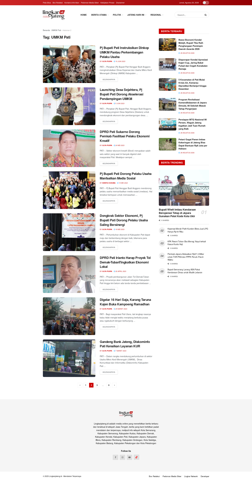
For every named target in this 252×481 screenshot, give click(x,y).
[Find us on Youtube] (129, 457)
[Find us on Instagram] (122, 457)
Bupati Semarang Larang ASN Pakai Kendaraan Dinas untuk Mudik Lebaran (185, 271)
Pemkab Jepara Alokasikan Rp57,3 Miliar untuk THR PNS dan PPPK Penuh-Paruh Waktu (186, 256)
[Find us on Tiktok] (136, 457)
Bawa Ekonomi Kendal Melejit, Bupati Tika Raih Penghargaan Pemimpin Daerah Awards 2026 (190, 44)
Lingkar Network (191, 476)
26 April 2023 (120, 271)
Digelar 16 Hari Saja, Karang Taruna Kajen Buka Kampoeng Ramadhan (125, 301)
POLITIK (117, 14)
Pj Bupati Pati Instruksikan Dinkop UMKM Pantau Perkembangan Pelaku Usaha (124, 52)
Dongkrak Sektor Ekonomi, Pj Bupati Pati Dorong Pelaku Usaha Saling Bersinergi (124, 220)
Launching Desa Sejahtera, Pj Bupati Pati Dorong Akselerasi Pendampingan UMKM (121, 94)
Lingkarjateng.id (55, 476)
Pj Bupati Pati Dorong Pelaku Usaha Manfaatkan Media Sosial (126, 175)
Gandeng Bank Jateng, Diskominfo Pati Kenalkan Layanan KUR (125, 343)
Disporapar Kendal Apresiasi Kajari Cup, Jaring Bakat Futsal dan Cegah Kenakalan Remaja (193, 64)
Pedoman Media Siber (90, 2)
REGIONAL (155, 14)
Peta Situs (47, 2)
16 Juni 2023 (120, 61)
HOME (83, 14)
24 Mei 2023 (119, 145)
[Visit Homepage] (54, 15)
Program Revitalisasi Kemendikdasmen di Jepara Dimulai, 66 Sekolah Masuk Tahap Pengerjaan (192, 104)
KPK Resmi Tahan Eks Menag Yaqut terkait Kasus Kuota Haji (187, 243)
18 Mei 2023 (119, 229)
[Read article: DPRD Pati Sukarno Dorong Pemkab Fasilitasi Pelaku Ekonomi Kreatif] (69, 148)
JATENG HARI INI (135, 14)
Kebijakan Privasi (107, 2)
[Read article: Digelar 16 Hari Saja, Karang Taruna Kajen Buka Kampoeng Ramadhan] (69, 316)
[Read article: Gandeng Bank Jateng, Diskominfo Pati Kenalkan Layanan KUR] (69, 358)
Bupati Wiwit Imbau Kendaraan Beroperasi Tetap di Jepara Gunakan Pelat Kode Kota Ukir (177, 213)
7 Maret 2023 (120, 350)
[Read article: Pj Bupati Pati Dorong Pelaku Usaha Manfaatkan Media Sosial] (69, 190)
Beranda (46, 30)
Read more (109, 79)
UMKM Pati (56, 30)
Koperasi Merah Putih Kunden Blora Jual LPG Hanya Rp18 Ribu (188, 230)
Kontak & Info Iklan (71, 2)
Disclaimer (120, 2)
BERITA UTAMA (99, 14)
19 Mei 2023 (123, 183)
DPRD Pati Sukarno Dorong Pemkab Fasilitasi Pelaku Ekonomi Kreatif (125, 136)
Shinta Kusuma (109, 183)
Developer (205, 476)
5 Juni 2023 (119, 103)
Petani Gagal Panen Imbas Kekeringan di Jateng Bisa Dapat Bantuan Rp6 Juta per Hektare (192, 144)
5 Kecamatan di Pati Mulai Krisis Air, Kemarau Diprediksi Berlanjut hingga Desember (192, 84)
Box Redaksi (58, 2)
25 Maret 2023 (121, 309)
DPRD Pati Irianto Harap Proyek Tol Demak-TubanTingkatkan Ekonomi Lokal (125, 262)
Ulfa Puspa (107, 61)
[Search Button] (206, 15)
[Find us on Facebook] (115, 457)
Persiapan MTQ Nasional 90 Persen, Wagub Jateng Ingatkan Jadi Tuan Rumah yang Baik (192, 124)
